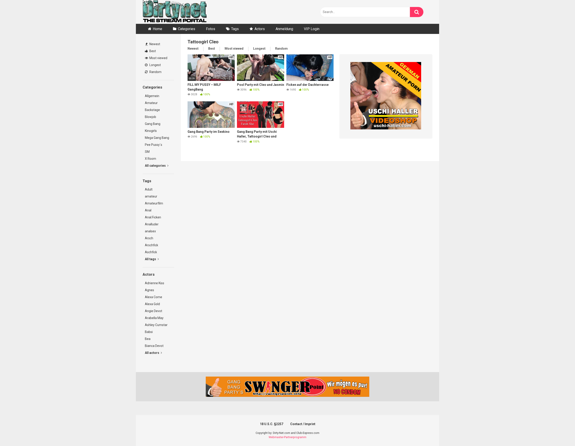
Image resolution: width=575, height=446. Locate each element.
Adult (149, 189)
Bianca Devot (154, 346)
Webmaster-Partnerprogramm (287, 437)
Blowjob (150, 117)
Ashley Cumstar (156, 325)
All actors (152, 353)
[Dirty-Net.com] (175, 12)
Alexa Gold (152, 304)
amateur (151, 196)
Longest (155, 65)
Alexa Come (153, 297)
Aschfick (151, 252)
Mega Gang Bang (157, 138)
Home (157, 29)
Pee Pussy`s (153, 144)
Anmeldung (284, 29)
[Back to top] (560, 432)
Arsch (149, 238)
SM (147, 151)
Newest (154, 44)
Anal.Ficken (153, 217)
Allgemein (152, 96)
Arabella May (154, 318)
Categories (186, 29)
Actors (259, 29)
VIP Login (311, 29)
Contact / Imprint (302, 424)
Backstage (152, 110)
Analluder (152, 224)
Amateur (151, 103)
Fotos (210, 29)
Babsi (149, 332)
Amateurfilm (154, 203)
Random (155, 72)
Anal (148, 210)
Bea (147, 339)
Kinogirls (151, 131)
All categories (155, 165)
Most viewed (158, 58)
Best (152, 51)
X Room (150, 158)
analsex (150, 231)
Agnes (149, 290)
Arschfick (151, 245)
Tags (235, 29)
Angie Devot (153, 311)
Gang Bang (152, 124)
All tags (151, 259)
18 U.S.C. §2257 (271, 424)
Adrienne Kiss (154, 283)
